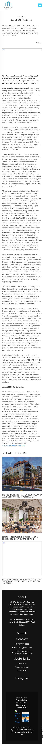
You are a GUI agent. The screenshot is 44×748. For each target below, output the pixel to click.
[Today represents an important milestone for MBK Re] (25, 685)
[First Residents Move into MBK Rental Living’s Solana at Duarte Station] (22, 532)
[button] (40, 5)
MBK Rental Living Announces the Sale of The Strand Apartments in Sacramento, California (22, 581)
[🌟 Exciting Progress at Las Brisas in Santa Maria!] (32, 685)
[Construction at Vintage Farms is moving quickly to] (18, 685)
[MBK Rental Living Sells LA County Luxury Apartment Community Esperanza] (22, 490)
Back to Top (42, 732)
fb (18, 633)
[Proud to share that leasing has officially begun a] (10, 685)
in (26, 633)
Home (4, 26)
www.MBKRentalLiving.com (13, 446)
